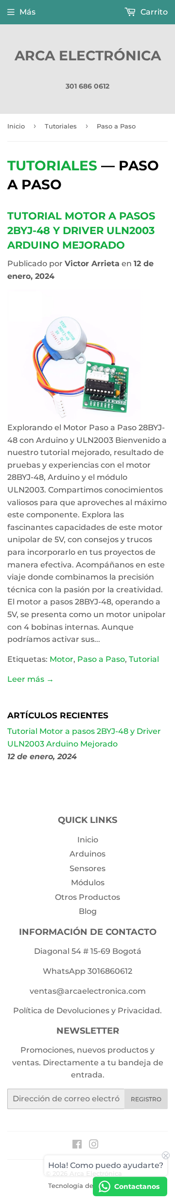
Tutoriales (61, 126)
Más (27, 12)
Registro (146, 1099)
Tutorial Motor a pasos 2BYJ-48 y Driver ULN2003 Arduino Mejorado (81, 230)
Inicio (16, 126)
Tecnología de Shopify (84, 1185)
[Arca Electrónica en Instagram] (94, 1145)
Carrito (153, 12)
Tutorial (144, 659)
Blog (88, 911)
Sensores (87, 868)
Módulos (88, 882)
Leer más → (30, 679)
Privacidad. (140, 1010)
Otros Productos (87, 897)
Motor (61, 659)
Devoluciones (82, 1010)
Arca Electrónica (88, 55)
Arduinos (87, 853)
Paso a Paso (101, 659)
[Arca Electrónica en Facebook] (77, 1145)
